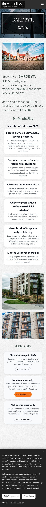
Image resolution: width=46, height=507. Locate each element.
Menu (42, 4)
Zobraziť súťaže (23, 369)
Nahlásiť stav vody (23, 419)
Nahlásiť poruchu (23, 394)
